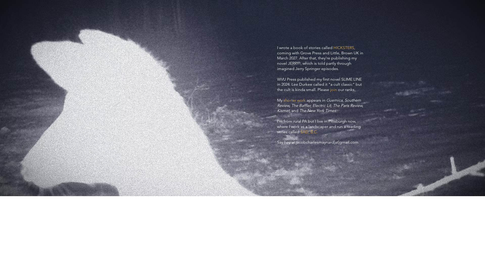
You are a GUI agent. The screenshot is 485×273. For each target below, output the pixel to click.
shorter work (294, 100)
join (333, 89)
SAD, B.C (308, 131)
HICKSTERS (343, 47)
